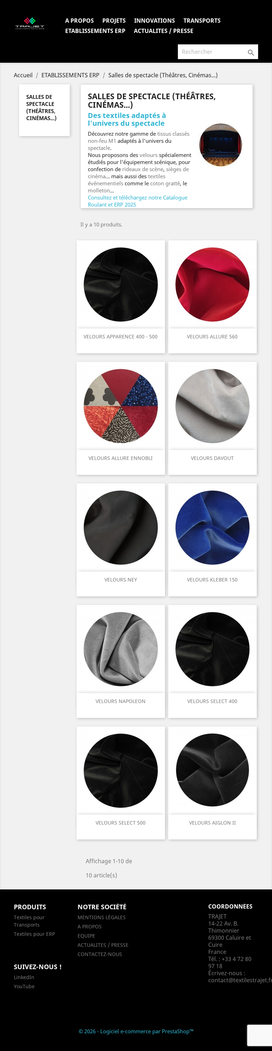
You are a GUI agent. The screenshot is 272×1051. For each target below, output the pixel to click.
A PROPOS (79, 20)
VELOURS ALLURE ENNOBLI (121, 458)
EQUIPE (86, 935)
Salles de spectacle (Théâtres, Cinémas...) (41, 107)
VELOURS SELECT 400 (212, 701)
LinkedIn (24, 977)
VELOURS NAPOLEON (121, 701)
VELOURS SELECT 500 (121, 822)
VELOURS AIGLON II (212, 822)
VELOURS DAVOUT (212, 458)
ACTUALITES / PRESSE (163, 31)
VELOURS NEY (120, 579)
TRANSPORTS (202, 20)
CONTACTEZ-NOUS (100, 954)
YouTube (24, 986)
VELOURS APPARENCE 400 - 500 (121, 336)
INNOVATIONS (154, 20)
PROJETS (114, 20)
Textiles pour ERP (34, 934)
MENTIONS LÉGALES (102, 917)
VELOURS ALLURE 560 (212, 336)
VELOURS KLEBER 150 (212, 579)
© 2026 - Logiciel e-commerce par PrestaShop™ (136, 1031)
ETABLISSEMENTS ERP (95, 31)
